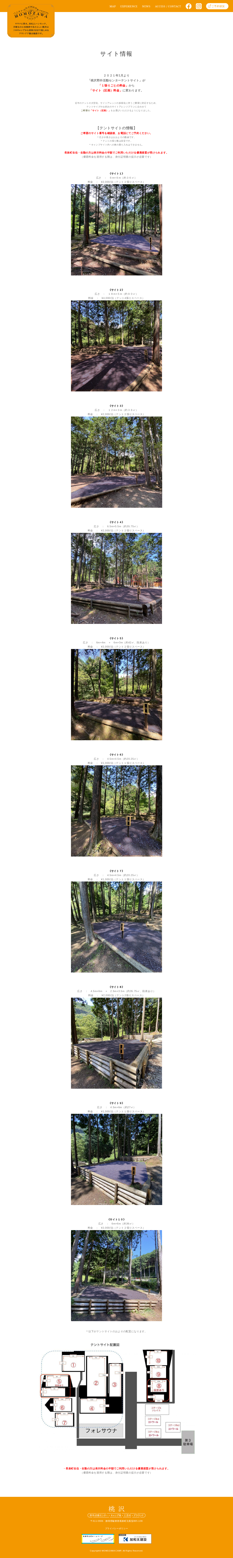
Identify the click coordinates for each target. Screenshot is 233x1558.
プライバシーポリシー (116, 1528)
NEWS (146, 6)
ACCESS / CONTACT (168, 6)
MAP (113, 6)
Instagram (200, 7)
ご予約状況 (218, 6)
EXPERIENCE (129, 6)
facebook (190, 7)
